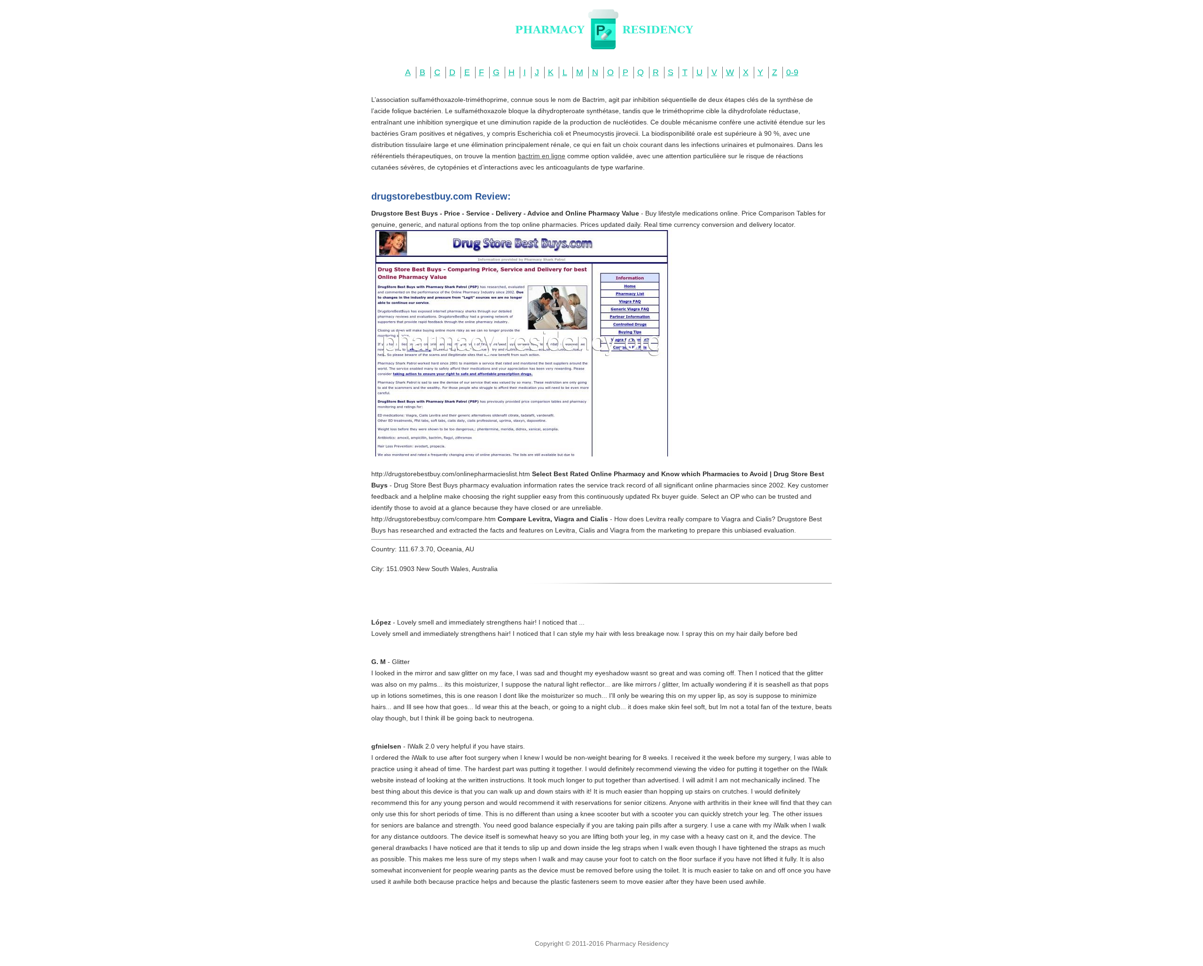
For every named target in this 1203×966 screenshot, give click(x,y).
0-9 (792, 72)
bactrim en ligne (541, 156)
